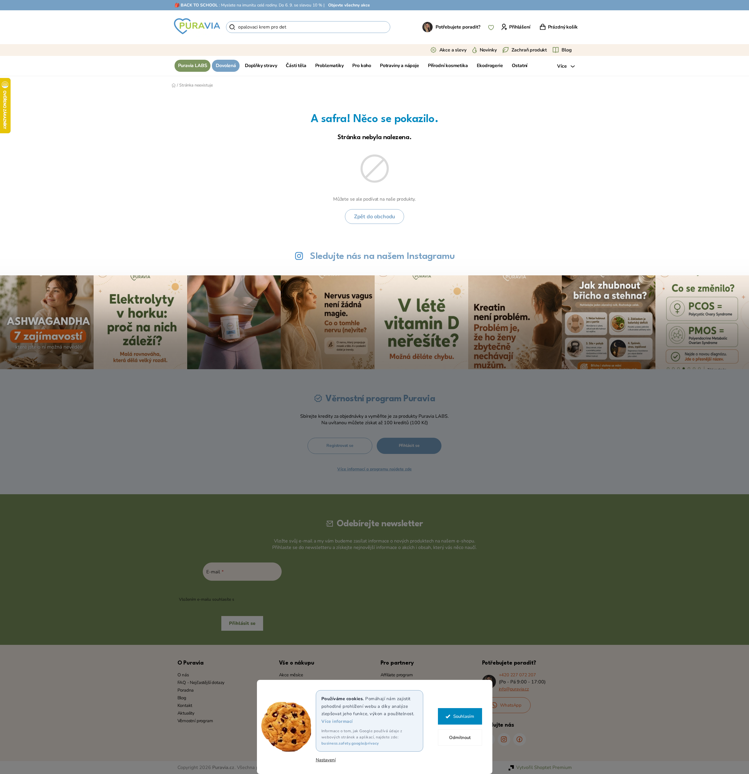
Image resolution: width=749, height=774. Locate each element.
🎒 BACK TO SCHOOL (196, 5)
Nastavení (326, 760)
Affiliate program (397, 675)
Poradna (185, 690)
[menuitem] (193, 66)
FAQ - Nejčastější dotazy (201, 682)
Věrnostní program (195, 721)
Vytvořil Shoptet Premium (544, 767)
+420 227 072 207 (517, 675)
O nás (183, 675)
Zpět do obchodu (374, 216)
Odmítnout (460, 737)
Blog (567, 50)
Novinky (488, 50)
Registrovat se (339, 445)
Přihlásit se (409, 445)
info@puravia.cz (514, 689)
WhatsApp (511, 705)
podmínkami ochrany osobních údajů (270, 599)
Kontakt (184, 705)
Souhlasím (463, 716)
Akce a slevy (452, 50)
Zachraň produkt (529, 50)
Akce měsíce (291, 675)
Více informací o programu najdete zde (374, 469)
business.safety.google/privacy (350, 743)
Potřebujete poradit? (458, 27)
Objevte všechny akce (349, 5)
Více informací (337, 721)
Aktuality (186, 713)
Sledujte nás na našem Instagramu (382, 256)
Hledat (400, 27)
